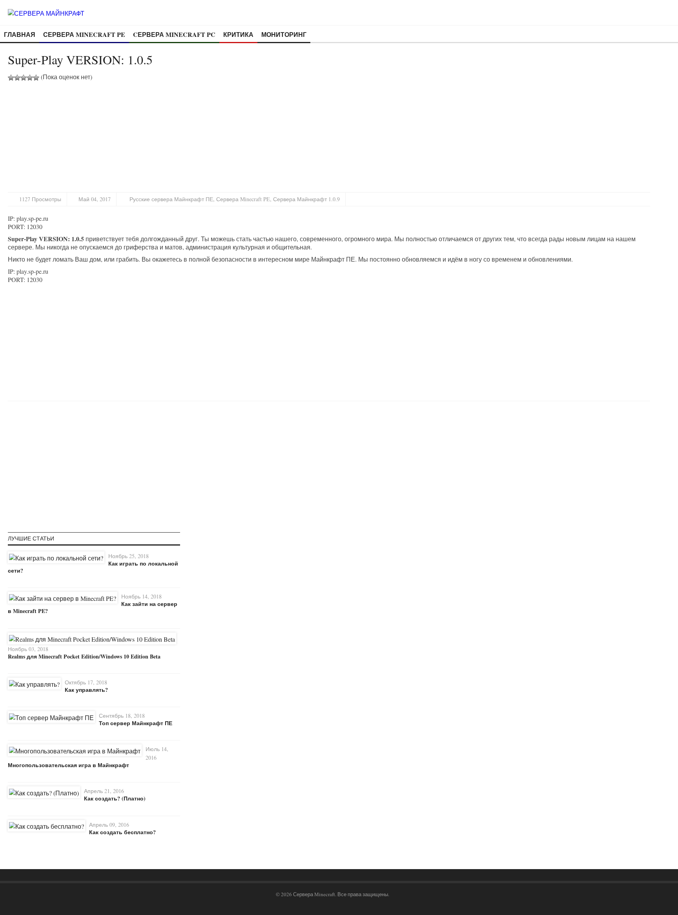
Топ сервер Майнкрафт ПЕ (135, 723)
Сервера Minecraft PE (84, 34)
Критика (238, 34)
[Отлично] (36, 78)
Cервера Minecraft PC (174, 34)
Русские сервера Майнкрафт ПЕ (171, 199)
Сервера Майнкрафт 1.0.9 (306, 199)
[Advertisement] (74, 136)
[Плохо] (17, 78)
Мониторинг (283, 34)
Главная (19, 34)
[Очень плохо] (11, 78)
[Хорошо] (30, 78)
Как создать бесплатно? (122, 832)
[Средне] (23, 78)
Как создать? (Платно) (115, 798)
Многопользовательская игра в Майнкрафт (68, 765)
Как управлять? (86, 690)
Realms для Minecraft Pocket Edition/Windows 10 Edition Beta (84, 656)
